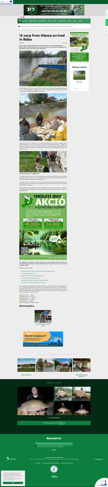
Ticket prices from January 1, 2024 (28, 273)
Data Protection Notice (59, 446)
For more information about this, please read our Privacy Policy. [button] (12, 479)
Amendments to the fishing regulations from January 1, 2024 (34, 280)
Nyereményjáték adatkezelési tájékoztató (50, 463)
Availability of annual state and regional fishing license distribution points (37, 271)
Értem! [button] (13, 482)
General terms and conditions (67, 463)
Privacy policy (38, 463)
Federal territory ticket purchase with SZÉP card (32, 275)
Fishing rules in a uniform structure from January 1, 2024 (33, 282)
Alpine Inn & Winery (26, 374)
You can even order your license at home (30, 278)
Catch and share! (52, 423)
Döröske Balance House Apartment (82, 375)
